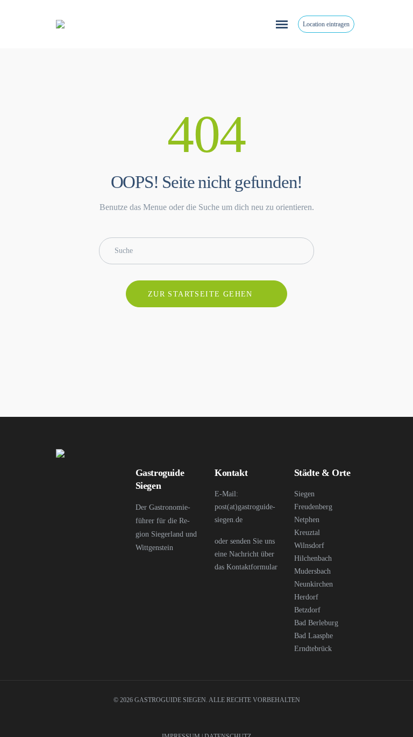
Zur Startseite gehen (200, 294)
